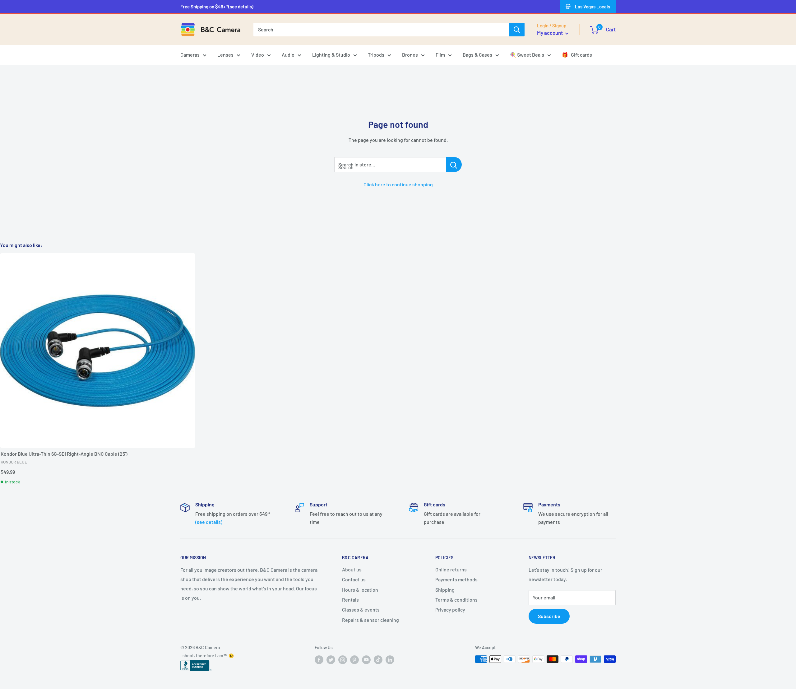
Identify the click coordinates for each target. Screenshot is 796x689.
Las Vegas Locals (592, 6)
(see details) (208, 522)
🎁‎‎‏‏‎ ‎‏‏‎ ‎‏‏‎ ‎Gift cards (577, 55)
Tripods (376, 55)
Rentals (350, 600)
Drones (410, 55)
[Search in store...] (454, 164)
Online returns (451, 569)
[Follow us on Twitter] (330, 659)
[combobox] (381, 29)
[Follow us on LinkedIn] (390, 659)
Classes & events (361, 609)
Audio (288, 55)
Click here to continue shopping (398, 184)
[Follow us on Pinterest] (354, 659)
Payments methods (456, 579)
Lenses (225, 55)
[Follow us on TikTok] (378, 659)
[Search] (517, 29)
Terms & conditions (456, 600)
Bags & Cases (477, 55)
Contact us (354, 579)
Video (257, 55)
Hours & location (360, 590)
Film (440, 55)
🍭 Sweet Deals (527, 55)
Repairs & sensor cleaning (370, 620)
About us (352, 569)
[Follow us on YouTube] (366, 659)
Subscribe (549, 616)
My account (550, 33)
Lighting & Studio (331, 55)
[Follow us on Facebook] (319, 659)
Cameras (190, 55)
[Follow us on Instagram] (342, 659)
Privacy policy (450, 609)
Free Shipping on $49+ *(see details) (216, 6)
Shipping (445, 590)
